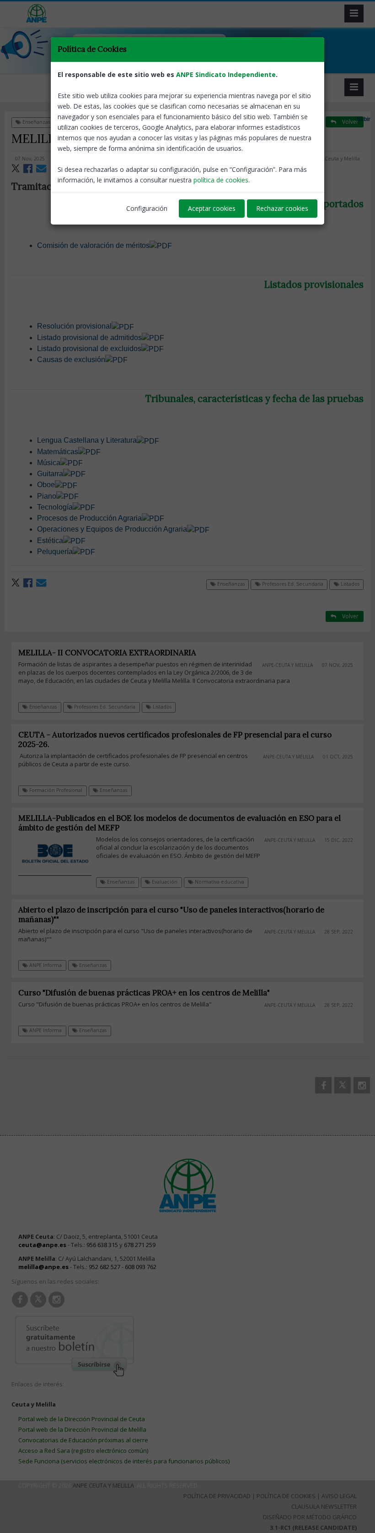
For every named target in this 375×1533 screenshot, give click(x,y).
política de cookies (220, 180)
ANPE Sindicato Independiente (226, 74)
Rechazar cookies (282, 208)
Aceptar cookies (212, 208)
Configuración (146, 208)
